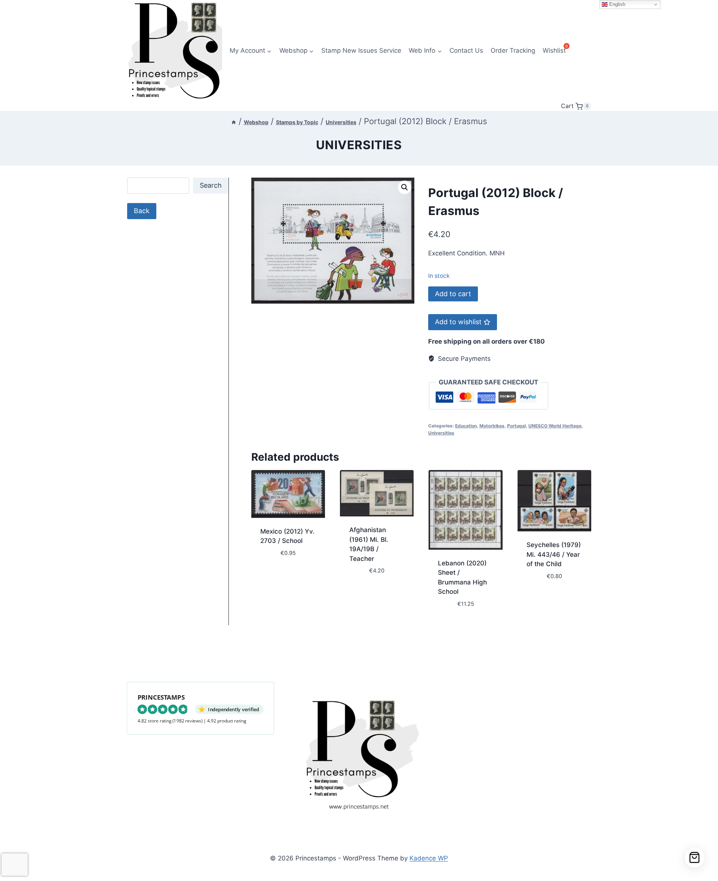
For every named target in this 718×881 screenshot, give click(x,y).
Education (466, 426)
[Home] (233, 122)
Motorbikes (491, 426)
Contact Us (466, 50)
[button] (404, 187)
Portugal (516, 426)
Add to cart (453, 294)
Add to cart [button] (279, 575)
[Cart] (695, 858)
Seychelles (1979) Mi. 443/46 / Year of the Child (554, 554)
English (616, 4)
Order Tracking (513, 50)
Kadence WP (428, 858)
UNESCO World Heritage (555, 426)
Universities (359, 145)
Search (211, 185)
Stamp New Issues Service (361, 50)
